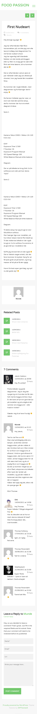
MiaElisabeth (20, 567)
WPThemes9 (23, 708)
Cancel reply (8, 617)
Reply (31, 381)
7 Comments (24, 32)
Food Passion (15, 5)
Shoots (9, 35)
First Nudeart (18, 27)
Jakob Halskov (20, 376)
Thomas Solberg (21, 531)
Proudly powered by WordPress (15, 705)
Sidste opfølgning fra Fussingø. (20, 353)
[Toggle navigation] (33, 6)
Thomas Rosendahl (22, 549)
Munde (28, 613)
